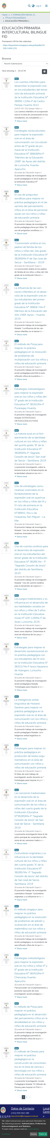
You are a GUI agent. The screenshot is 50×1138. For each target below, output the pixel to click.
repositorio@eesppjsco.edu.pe (24, 1116)
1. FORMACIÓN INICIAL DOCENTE (23, 14)
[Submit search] (29, 6)
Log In (39, 5)
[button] (33, 5)
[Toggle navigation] (46, 5)
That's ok (43, 1134)
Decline (34, 1134)
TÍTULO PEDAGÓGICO (15, 17)
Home (5, 14)
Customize (6, 1134)
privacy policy (33, 1129)
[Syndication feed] (44, 71)
